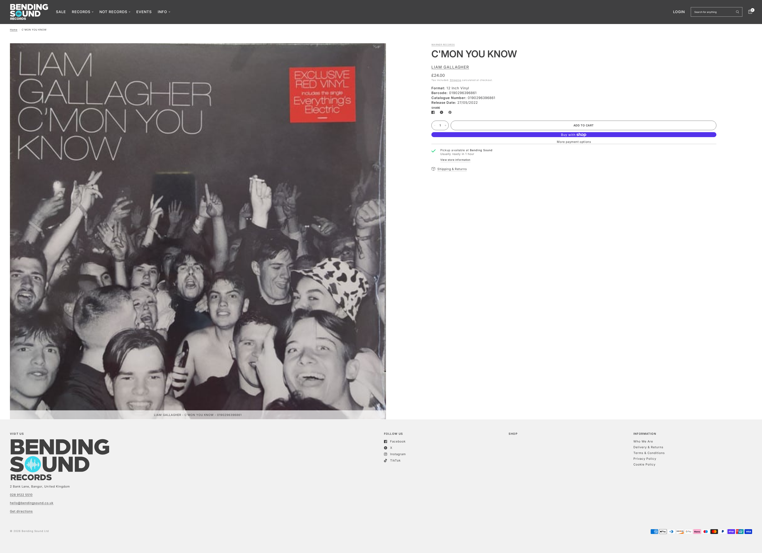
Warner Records (443, 44)
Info (162, 12)
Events (144, 12)
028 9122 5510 (21, 495)
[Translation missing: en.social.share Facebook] (433, 112)
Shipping (455, 80)
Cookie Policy (644, 464)
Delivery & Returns (648, 447)
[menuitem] (61, 12)
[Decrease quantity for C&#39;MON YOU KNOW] (435, 125)
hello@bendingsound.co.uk (31, 503)
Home (13, 29)
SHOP (513, 433)
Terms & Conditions (649, 453)
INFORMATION (644, 433)
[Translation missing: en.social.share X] (442, 112)
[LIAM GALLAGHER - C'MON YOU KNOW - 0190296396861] (377, 51)
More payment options (574, 141)
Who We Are (643, 441)
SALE (61, 12)
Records (81, 12)
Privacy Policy (644, 459)
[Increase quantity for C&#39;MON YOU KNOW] (445, 125)
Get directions (21, 511)
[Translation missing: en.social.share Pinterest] (450, 112)
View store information (455, 159)
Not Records (113, 12)
